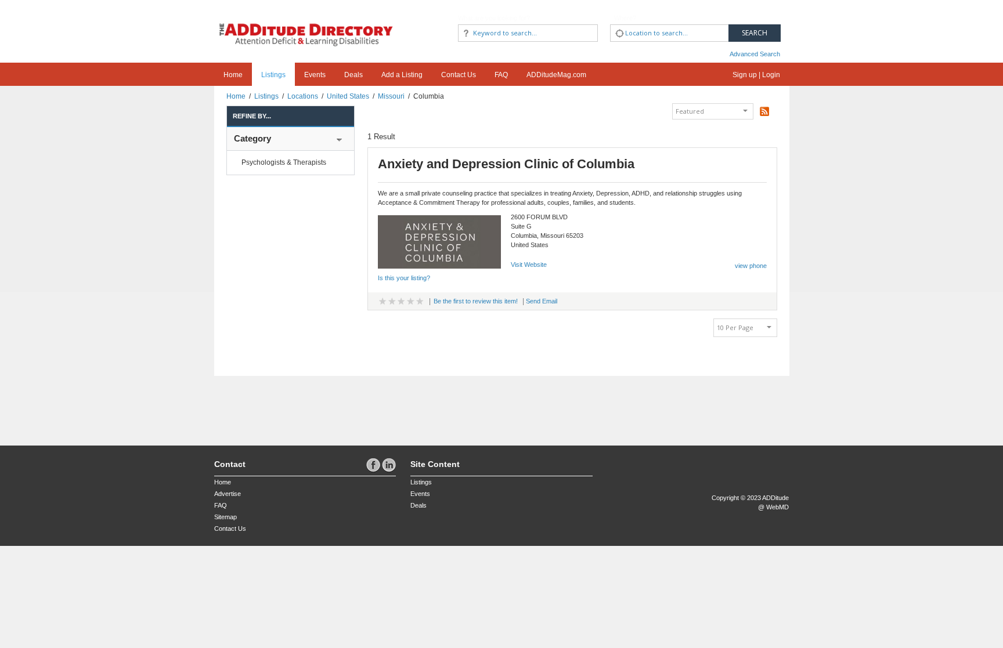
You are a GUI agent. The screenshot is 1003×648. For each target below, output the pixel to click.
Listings (273, 75)
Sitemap (225, 516)
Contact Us (458, 75)
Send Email (541, 301)
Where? (625, 18)
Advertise (227, 493)
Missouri (391, 96)
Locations (302, 96)
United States (348, 96)
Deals (353, 75)
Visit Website (529, 264)
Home (233, 75)
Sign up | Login (756, 75)
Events (315, 75)
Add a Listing (402, 75)
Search (754, 33)
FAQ (501, 75)
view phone (751, 265)
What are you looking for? (494, 18)
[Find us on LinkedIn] (389, 464)
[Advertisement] (282, 405)
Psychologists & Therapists (283, 162)
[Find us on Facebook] (374, 464)
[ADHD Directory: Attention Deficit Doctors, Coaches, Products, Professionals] (306, 25)
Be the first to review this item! (476, 301)
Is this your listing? (404, 277)
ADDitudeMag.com (556, 75)
